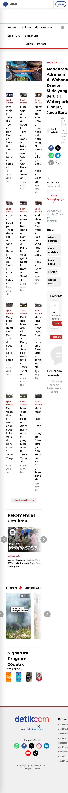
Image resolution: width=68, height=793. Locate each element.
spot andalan (53, 250)
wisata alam (52, 281)
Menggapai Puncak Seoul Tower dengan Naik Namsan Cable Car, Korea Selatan (23, 142)
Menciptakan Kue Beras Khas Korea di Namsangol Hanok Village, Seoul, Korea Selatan (38, 144)
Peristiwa (43, 44)
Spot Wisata (54, 130)
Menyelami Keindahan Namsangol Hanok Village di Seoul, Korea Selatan (23, 247)
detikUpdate (43, 27)
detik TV (25, 27)
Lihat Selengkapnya (24, 500)
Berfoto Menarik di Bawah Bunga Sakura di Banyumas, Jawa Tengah (23, 346)
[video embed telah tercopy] (58, 162)
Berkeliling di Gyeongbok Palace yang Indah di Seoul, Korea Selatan (38, 244)
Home (12, 27)
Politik (28, 44)
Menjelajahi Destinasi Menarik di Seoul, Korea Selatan (9, 340)
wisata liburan (52, 239)
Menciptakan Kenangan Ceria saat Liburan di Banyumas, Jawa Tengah (38, 342)
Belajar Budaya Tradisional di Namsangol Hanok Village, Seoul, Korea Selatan (9, 249)
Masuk (61, 4)
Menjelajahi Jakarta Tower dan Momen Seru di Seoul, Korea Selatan (9, 137)
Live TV (13, 35)
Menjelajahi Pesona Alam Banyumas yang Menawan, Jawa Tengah (23, 435)
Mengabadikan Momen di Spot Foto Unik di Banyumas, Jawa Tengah (9, 435)
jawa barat (51, 262)
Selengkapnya (32, 588)
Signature (32, 35)
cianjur (52, 271)
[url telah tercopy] (51, 162)
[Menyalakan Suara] (9, 64)
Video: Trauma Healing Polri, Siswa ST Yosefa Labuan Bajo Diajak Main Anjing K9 (28, 563)
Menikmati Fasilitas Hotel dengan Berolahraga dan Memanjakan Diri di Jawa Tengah (38, 444)
